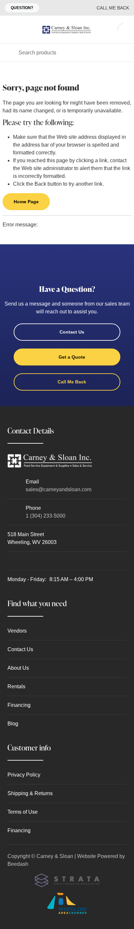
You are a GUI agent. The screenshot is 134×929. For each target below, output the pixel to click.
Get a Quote (72, 357)
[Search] (9, 53)
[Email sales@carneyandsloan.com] (64, 8)
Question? (22, 8)
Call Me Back (113, 7)
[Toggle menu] (9, 29)
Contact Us (72, 332)
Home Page (26, 201)
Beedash (17, 864)
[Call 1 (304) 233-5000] (77, 8)
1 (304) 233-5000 (45, 516)
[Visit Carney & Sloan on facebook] (10, 561)
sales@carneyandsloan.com (58, 489)
